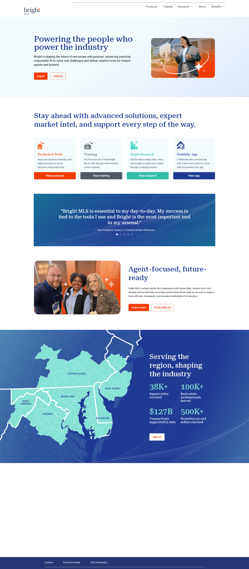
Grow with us (162, 307)
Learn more (139, 307)
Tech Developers (98, 562)
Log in (41, 76)
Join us (58, 76)
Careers (49, 562)
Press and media (71, 562)
